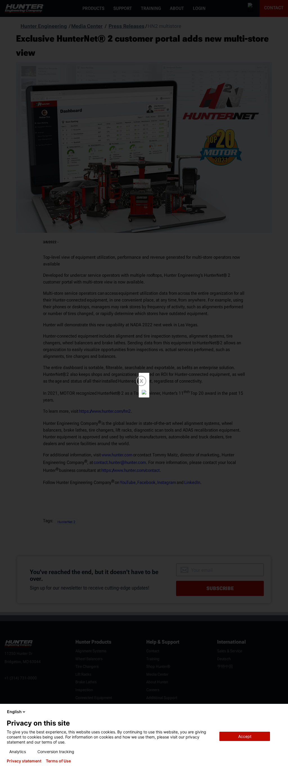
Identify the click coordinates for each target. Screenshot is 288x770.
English (14, 711)
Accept (244, 736)
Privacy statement (24, 761)
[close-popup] (279, 711)
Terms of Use (58, 761)
